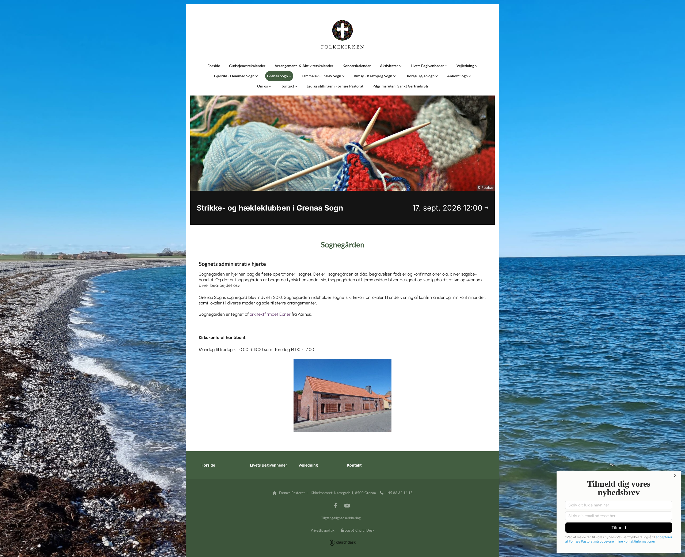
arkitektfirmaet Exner (270, 314)
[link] (390, 66)
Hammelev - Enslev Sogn (321, 76)
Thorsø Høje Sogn (420, 76)
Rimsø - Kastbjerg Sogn (373, 76)
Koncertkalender (356, 65)
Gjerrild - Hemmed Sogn (234, 76)
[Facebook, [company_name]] (336, 505)
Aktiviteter (389, 65)
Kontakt (287, 86)
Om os (263, 86)
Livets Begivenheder (428, 65)
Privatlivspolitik (322, 530)
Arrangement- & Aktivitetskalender (304, 65)
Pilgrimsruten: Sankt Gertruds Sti (400, 86)
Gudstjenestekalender (247, 65)
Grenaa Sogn (278, 76)
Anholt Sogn (458, 76)
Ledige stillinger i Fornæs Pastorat (335, 86)
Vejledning (465, 65)
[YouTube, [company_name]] (347, 505)
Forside (213, 65)
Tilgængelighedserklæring (341, 518)
